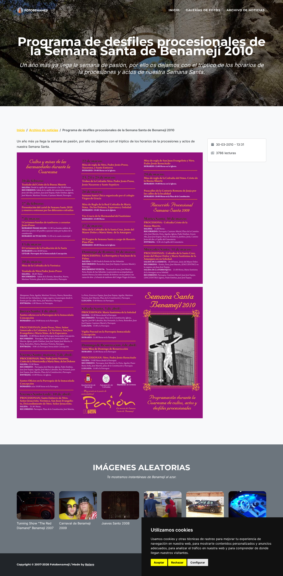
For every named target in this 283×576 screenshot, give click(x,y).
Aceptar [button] (159, 562)
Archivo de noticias (246, 10)
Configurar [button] (197, 562)
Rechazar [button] (177, 562)
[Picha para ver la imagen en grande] (110, 218)
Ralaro (89, 564)
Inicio (174, 10)
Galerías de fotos (203, 10)
